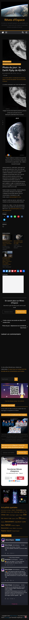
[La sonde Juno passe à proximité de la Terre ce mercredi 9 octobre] (7, 237)
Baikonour (22, 512)
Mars (3, 525)
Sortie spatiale (19, 528)
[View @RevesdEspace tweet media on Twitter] (6, 550)
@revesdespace (16, 545)
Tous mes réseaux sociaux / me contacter (14, 401)
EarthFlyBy (14, 73)
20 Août (21, 559)
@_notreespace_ (14, 559)
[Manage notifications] (26, 617)
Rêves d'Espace (14, 20)
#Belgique (7, 572)
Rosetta (10, 528)
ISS (20, 518)
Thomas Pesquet (15, 531)
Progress (17, 525)
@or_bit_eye (25, 575)
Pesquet (13, 525)
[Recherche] (16, 379)
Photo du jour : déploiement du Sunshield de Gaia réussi (14, 327)
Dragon (21, 515)
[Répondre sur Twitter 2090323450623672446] (6, 599)
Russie (14, 528)
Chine (3, 515)
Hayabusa (13, 518)
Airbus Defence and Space (6, 510)
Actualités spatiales (7, 61)
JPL (26, 518)
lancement (9, 521)
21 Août (22, 545)
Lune (24, 522)
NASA (8, 525)
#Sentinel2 (12, 575)
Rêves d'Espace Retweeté (14, 557)
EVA (2, 518)
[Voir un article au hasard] (26, 32)
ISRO (17, 518)
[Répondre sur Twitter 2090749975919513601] (6, 553)
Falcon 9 (6, 518)
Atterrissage (16, 512)
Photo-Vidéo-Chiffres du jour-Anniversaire (11, 64)
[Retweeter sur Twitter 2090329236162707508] (8, 581)
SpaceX (9, 531)
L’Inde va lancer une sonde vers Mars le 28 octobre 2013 (14, 321)
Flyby (18, 73)
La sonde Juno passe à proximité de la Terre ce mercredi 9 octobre (7, 243)
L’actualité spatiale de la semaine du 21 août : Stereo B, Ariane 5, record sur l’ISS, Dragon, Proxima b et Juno (7, 261)
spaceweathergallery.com (15, 208)
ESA (25, 514)
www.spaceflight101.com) (15, 197)
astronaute (8, 512)
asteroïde (3, 512)
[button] (14, 98)
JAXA (23, 518)
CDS (26, 512)
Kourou (3, 522)
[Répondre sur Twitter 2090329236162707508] (6, 581)
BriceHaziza (8, 559)
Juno (20, 73)
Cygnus (17, 515)
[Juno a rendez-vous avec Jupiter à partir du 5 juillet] (19, 237)
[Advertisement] (13, 284)
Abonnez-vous (21, 312)
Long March (17, 522)
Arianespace (19, 510)
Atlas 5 (12, 512)
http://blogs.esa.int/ (7, 210)
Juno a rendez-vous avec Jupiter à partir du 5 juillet (18, 242)
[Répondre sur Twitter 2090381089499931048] (6, 565)
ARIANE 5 (13, 510)
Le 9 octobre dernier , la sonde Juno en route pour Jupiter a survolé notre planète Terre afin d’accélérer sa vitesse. (14, 79)
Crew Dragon (12, 515)
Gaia (10, 518)
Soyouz (3, 531)
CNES (7, 515)
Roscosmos (5, 528)
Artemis (24, 510)
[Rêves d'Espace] (3, 32)
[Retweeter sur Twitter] (8, 557)
